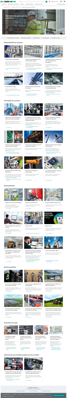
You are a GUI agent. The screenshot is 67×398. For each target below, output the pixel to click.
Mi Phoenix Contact (61, 4)
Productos (4, 4)
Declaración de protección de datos (29, 394)
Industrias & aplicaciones (13, 4)
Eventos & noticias (29, 4)
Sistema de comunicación (40, 394)
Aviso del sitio (14, 394)
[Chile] (50, 1)
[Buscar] (46, 1)
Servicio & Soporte (39, 4)
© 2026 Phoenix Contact (7, 394)
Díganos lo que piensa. (58, 395)
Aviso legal (20, 394)
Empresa (22, 4)
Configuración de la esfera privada (8, 396)
